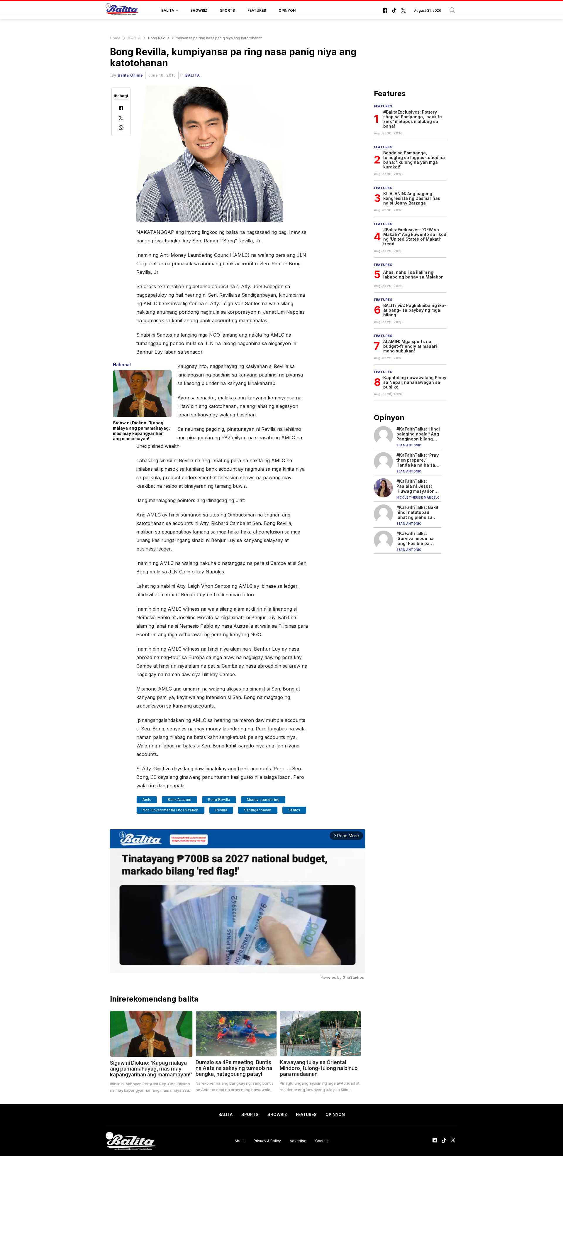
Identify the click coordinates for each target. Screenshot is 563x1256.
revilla (221, 810)
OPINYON (287, 10)
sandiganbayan (258, 810)
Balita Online (130, 75)
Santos (294, 810)
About (240, 1141)
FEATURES (256, 10)
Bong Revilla (219, 800)
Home (115, 38)
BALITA (167, 10)
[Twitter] (121, 118)
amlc (147, 800)
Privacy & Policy (267, 1141)
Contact (322, 1141)
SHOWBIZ (198, 10)
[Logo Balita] (122, 10)
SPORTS (227, 10)
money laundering (263, 800)
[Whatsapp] (121, 128)
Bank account (179, 800)
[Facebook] (121, 108)
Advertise (298, 1141)
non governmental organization (171, 810)
